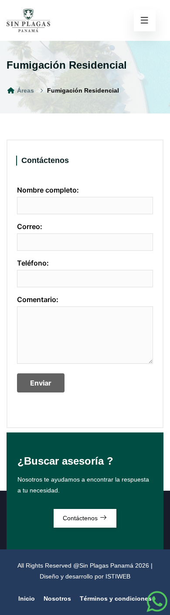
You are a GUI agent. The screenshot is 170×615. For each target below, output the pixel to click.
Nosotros (57, 598)
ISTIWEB (117, 576)
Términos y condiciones (116, 598)
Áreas (24, 90)
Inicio (26, 598)
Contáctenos (81, 518)
